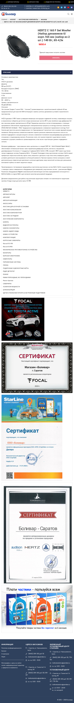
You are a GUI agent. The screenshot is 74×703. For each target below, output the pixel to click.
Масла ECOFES (8, 247)
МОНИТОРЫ (7, 253)
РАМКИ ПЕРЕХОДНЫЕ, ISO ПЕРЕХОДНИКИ (17, 277)
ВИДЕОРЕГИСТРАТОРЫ (10, 225)
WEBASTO (6, 191)
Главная (4, 19)
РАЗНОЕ (5, 274)
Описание (7, 72)
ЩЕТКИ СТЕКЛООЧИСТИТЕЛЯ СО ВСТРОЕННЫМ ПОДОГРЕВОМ (24, 293)
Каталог (13, 19)
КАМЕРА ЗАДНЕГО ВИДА (11, 231)
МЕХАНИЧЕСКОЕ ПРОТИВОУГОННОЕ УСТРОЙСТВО (20, 250)
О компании (5, 654)
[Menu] (71, 14)
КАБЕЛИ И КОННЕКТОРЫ (11, 228)
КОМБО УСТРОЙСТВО (10, 234)
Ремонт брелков (8, 281)
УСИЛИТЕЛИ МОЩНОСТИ (11, 287)
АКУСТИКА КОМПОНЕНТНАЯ (12, 213)
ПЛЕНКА (5, 265)
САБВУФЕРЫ (7, 284)
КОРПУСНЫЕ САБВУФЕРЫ (11, 240)
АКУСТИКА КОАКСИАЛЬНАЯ (12, 210)
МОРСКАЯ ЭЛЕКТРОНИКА (11, 256)
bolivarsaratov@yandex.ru (37, 657)
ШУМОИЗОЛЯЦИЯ (9, 290)
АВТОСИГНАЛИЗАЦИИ (10, 200)
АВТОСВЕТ (6, 197)
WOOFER (44, 19)
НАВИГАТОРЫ (7, 259)
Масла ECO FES (8, 243)
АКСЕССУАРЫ (7, 203)
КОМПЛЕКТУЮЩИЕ (9, 237)
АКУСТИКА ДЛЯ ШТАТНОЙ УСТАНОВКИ (16, 207)
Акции (3, 657)
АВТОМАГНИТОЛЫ (9, 194)
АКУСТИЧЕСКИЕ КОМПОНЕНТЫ (28, 19)
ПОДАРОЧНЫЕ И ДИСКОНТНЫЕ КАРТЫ (16, 268)
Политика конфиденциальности (11, 648)
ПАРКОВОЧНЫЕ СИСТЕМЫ (12, 262)
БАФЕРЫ (6, 222)
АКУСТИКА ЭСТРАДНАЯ (10, 216)
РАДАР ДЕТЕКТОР (9, 271)
